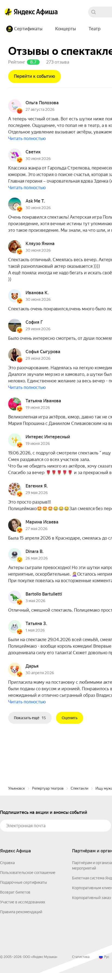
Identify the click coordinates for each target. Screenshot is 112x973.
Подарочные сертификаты (23, 882)
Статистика (80, 957)
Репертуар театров (48, 788)
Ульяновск (16, 788)
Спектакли (79, 788)
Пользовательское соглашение (27, 872)
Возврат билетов (15, 892)
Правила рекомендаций (21, 912)
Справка (7, 863)
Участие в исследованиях (22, 902)
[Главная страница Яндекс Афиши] (8, 12)
